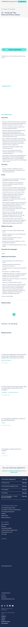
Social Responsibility (6, 528)
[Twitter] (4, 606)
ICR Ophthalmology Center (8, 507)
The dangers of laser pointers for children (11, 449)
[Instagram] (7, 606)
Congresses (4, 392)
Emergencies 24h (13, 1)
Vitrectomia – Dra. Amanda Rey (9, 323)
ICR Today (4, 534)
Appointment (23, 1)
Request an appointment (15, 49)
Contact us (5, 470)
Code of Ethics (4, 623)
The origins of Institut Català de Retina (11, 509)
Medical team (4, 515)
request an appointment (15, 470)
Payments (3, 597)
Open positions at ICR (6, 532)
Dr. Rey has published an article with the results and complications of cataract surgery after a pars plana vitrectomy (13, 356)
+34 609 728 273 (5, 1)
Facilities (3, 513)
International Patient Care (7, 599)
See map (24, 479)
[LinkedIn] (2, 606)
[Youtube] (13, 606)
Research (3, 526)
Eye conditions (5, 524)
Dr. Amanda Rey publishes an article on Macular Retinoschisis (13, 419)
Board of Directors (6, 517)
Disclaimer (3, 616)
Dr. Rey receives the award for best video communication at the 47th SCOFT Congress (14, 388)
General (3, 422)
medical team (13, 472)
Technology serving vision (7, 511)
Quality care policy (5, 621)
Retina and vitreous (6, 360)
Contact (3, 595)
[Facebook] (10, 606)
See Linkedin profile (7, 114)
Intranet (3, 619)
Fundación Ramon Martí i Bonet (9, 530)
